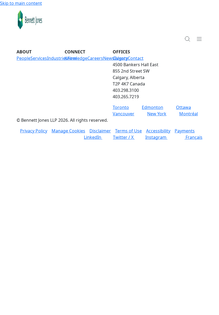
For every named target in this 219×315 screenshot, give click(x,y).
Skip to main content (21, 3)
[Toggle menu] (199, 38)
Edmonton (152, 107)
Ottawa (183, 107)
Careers (95, 58)
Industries (57, 58)
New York (156, 114)
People (23, 58)
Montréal (188, 114)
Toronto (121, 107)
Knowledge (76, 58)
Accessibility (158, 131)
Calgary (120, 58)
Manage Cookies (68, 131)
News (108, 58)
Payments (185, 131)
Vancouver (123, 114)
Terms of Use (128, 131)
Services (38, 58)
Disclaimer (100, 131)
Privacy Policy (33, 131)
